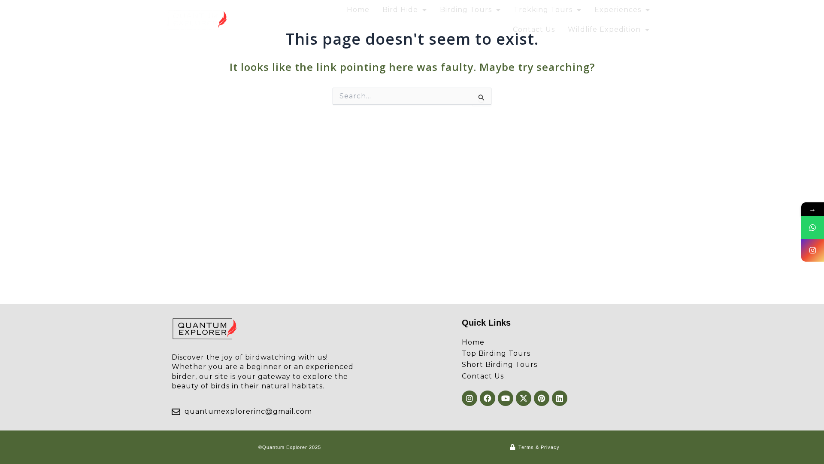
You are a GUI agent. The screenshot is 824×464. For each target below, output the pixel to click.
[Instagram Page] (812, 250)
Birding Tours (466, 10)
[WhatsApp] (812, 227)
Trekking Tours (543, 10)
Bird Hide (400, 10)
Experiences (617, 10)
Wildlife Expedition (604, 29)
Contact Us (534, 29)
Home (358, 10)
